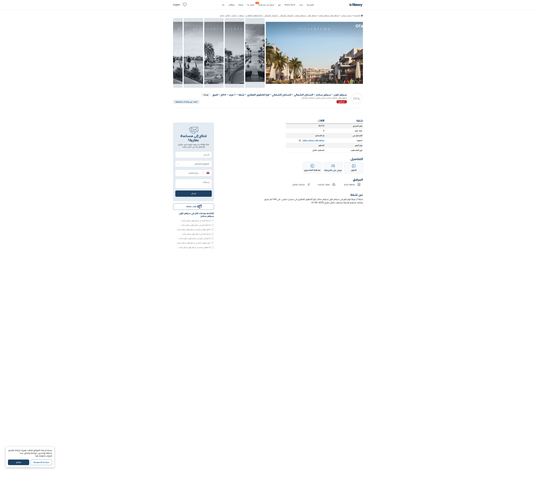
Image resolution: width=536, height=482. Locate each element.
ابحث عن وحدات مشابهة (186, 101)
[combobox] (196, 164)
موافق (18, 462)
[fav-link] (184, 5)
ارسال (193, 193)
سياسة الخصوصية (41, 462)
